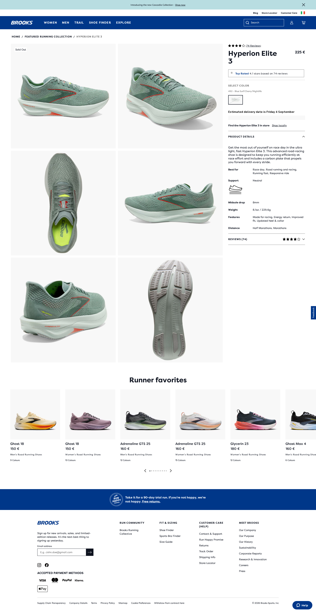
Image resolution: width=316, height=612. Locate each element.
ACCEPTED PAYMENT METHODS (60, 573)
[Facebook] (47, 565)
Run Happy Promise (211, 539)
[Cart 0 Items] (303, 22)
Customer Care (289, 13)
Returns (203, 545)
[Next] (171, 471)
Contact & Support (210, 533)
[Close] (303, 4)
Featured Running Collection (48, 36)
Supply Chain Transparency (51, 603)
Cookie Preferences (141, 603)
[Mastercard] (55, 580)
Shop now (180, 5)
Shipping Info (207, 557)
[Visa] (42, 580)
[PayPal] (67, 580)
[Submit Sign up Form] (89, 552)
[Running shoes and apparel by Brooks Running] (22, 23)
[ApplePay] (42, 588)
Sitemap (122, 603)
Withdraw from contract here (169, 603)
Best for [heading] (233, 169)
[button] (63, 96)
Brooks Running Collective (129, 532)
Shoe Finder (166, 530)
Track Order (206, 551)
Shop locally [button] (279, 125)
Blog (255, 13)
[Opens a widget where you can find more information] (302, 605)
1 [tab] (149, 471)
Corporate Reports (250, 553)
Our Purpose (246, 535)
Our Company (247, 530)
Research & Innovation (253, 559)
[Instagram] (39, 565)
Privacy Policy (108, 603)
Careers (243, 565)
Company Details (78, 603)
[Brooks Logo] (67, 523)
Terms (94, 603)
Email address (44, 546)
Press (242, 571)
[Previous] (145, 471)
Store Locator (269, 13)
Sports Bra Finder (169, 535)
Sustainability (247, 547)
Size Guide (165, 541)
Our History (246, 541)
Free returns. (151, 501)
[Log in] (292, 23)
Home (16, 36)
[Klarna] (79, 580)
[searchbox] (265, 23)
